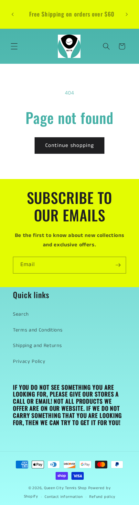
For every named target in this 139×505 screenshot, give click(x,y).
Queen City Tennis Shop (65, 488)
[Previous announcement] (12, 14)
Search (21, 314)
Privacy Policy (29, 361)
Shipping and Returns (37, 345)
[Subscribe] (118, 265)
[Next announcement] (127, 14)
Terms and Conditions (37, 330)
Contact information (64, 496)
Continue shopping (69, 145)
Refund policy (102, 496)
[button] (14, 46)
